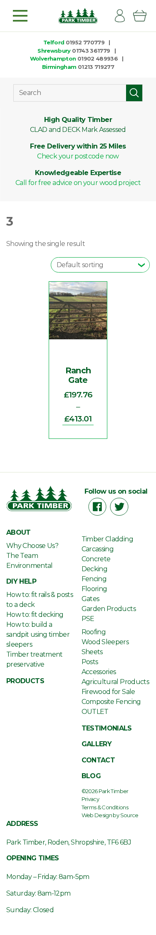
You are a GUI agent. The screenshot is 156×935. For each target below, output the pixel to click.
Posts (90, 662)
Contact (98, 760)
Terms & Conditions (105, 807)
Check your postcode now (78, 156)
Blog (91, 776)
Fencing (94, 579)
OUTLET (95, 712)
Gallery (97, 744)
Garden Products (109, 609)
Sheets (92, 652)
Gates (90, 599)
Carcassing (98, 549)
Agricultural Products (115, 682)
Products (25, 681)
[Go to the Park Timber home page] (78, 15)
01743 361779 (91, 50)
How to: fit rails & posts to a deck (39, 600)
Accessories (99, 672)
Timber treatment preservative (34, 659)
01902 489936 (97, 58)
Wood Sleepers (105, 642)
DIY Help (21, 581)
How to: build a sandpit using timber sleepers (37, 634)
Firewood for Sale (108, 692)
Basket (143, 16)
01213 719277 (96, 66)
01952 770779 (85, 42)
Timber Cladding (107, 539)
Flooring (94, 589)
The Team (22, 556)
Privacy (90, 799)
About (18, 532)
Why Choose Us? (32, 546)
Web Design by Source (110, 815)
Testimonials (107, 728)
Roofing (94, 632)
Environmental (29, 566)
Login (123, 16)
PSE (88, 619)
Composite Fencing (111, 702)
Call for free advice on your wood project (78, 183)
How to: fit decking (35, 614)
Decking (95, 569)
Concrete (96, 559)
